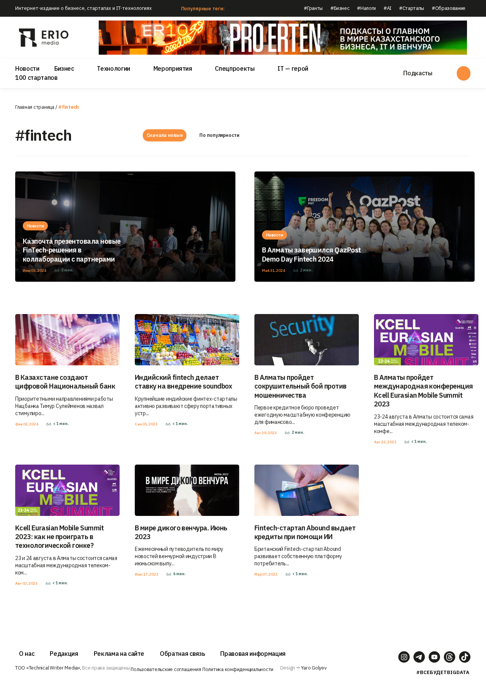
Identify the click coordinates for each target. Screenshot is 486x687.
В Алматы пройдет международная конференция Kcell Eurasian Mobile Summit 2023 (423, 390)
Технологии (113, 68)
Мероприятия (172, 68)
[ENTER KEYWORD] (463, 73)
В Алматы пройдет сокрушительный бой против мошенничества (300, 386)
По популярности (219, 135)
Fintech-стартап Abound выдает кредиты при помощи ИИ (304, 532)
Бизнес (64, 68)
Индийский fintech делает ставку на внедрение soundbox (183, 381)
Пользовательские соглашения (166, 669)
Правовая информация (253, 653)
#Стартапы (411, 8)
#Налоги (366, 8)
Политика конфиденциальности (237, 669)
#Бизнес (340, 8)
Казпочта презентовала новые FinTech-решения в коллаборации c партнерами (71, 250)
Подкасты (417, 73)
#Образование (448, 8)
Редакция (64, 653)
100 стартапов (36, 77)
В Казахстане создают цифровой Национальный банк (65, 381)
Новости (27, 68)
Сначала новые (165, 135)
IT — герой (293, 68)
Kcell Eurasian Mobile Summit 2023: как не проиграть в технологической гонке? (59, 537)
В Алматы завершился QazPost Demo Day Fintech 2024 (311, 254)
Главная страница (34, 107)
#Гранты (313, 8)
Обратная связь (182, 653)
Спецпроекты (234, 68)
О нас (26, 653)
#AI (387, 8)
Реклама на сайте (119, 653)
